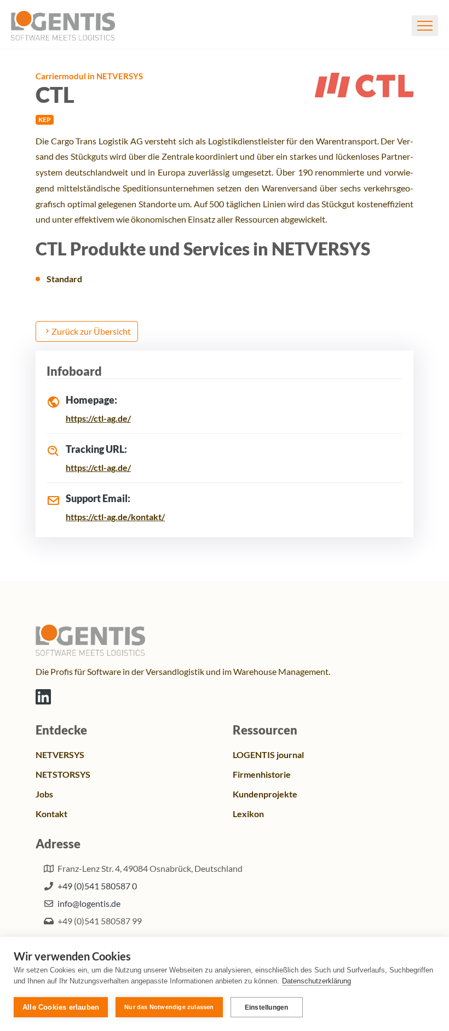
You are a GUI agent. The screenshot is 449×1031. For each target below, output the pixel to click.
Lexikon (248, 813)
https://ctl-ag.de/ (98, 418)
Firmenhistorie (262, 774)
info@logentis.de (88, 903)
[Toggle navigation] (425, 25)
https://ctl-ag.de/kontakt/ (115, 516)
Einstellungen (267, 1007)
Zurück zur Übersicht (91, 331)
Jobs (44, 794)
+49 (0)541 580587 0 (97, 886)
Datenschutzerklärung (316, 981)
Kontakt (51, 813)
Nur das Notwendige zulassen (169, 1007)
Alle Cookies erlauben (60, 1007)
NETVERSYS (60, 754)
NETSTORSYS (63, 774)
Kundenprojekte (265, 794)
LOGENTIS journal (268, 754)
